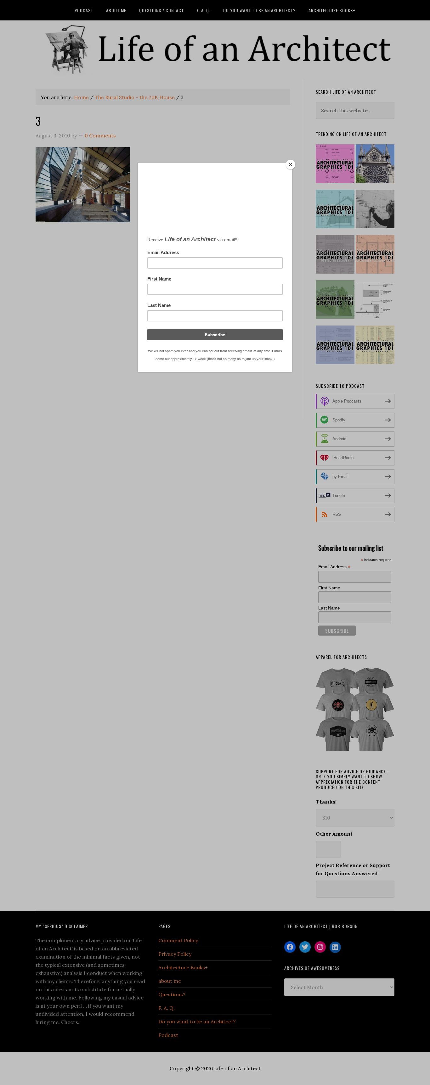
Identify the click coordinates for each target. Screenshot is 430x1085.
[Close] (290, 164)
